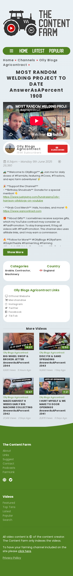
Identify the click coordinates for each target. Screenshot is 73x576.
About (7, 451)
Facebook (15, 312)
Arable (9, 270)
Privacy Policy (12, 558)
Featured (9, 503)
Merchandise (17, 300)
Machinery (12, 274)
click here (24, 551)
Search (7, 519)
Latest (7, 511)
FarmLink (9, 472)
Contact (8, 463)
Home (8, 60)
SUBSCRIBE (57, 149)
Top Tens (9, 507)
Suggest (8, 459)
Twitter (13, 308)
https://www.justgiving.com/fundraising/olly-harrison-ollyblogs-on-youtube (31, 198)
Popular (8, 516)
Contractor (22, 270)
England (49, 270)
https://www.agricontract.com (22, 211)
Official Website (19, 296)
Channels (26, 60)
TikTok (13, 315)
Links (6, 455)
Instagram (15, 304)
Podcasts (9, 468)
